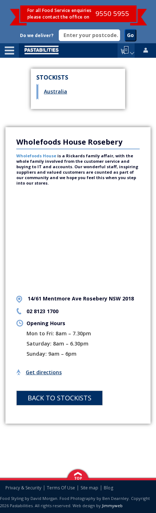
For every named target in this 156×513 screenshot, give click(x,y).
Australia (55, 91)
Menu (9, 50)
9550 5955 (112, 13)
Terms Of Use (61, 487)
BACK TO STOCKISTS (59, 397)
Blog (108, 487)
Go (130, 35)
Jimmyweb (112, 505)
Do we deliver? (36, 35)
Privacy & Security (23, 487)
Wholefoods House (36, 155)
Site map (89, 487)
